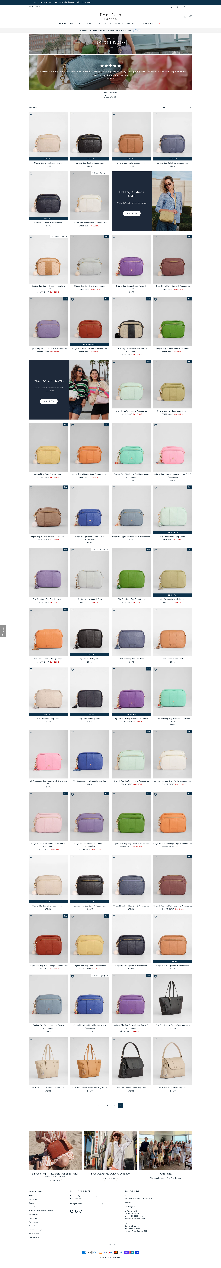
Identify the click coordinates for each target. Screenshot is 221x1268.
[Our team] (165, 1150)
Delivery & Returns (35, 1191)
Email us (128, 1202)
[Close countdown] (217, 30)
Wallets (102, 23)
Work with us (33, 1222)
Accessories (116, 23)
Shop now (55, 1181)
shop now (110, 1179)
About (31, 7)
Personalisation (34, 1226)
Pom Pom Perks (146, 23)
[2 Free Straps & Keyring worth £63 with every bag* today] (55, 1150)
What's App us (130, 1207)
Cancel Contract (34, 1237)
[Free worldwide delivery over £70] (110, 1150)
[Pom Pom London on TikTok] (80, 1211)
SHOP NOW (132, 213)
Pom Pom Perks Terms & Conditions (41, 1211)
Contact (38, 7)
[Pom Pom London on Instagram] (71, 1211)
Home (105, 93)
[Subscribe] (103, 1203)
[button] (31, 114)
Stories (131, 23)
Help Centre (33, 1199)
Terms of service (34, 1207)
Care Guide (33, 1218)
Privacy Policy (34, 1233)
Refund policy (33, 1214)
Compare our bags (35, 1230)
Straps (90, 23)
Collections (113, 93)
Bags (80, 23)
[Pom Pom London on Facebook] (76, 1211)
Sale (160, 23)
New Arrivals (66, 23)
